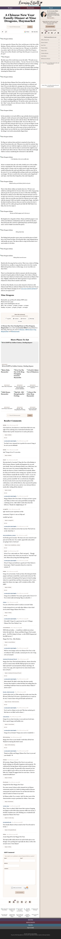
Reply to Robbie (8, 587)
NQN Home (30, 927)
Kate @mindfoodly (7, 822)
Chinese (21, 329)
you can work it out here (29, 288)
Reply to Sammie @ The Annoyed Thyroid (13, 673)
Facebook (16, 318)
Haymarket (5, 331)
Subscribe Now (51, 26)
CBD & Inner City (30, 329)
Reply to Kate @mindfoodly (10, 830)
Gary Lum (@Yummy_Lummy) (9, 535)
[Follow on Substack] (13, 902)
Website (6, 863)
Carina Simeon (6, 716)
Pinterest (24, 318)
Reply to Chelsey (8, 612)
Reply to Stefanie (8, 777)
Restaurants (30, 8)
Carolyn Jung (6, 806)
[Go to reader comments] (6, 31)
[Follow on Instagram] (18, 902)
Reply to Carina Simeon (9, 724)
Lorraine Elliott (33, 933)
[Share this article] (2, 31)
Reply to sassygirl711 (9, 520)
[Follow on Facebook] (30, 902)
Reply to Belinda (8, 435)
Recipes (10, 8)
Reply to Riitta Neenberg (10, 744)
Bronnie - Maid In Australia (8, 692)
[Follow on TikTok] (26, 902)
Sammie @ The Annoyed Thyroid (10, 659)
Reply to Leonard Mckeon (10, 642)
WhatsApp (32, 318)
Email (20, 321)
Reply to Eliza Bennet (9, 801)
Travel (51, 8)
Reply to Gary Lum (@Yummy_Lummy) (12, 545)
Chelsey (4, 602)
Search (29, 26)
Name (5, 858)
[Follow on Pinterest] (22, 902)
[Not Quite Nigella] (30, 3)
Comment (6, 868)
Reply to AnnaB (8, 490)
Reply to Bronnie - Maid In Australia (12, 701)
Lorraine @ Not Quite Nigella (10, 441)
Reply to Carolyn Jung (9, 817)
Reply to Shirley (8, 847)
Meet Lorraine (51, 17)
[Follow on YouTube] (9, 902)
